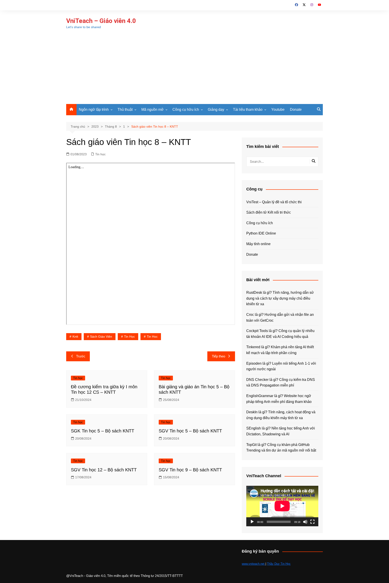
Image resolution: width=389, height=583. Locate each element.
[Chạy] (252, 522)
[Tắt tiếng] (305, 522)
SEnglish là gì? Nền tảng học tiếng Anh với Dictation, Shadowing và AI (280, 431)
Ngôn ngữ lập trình (94, 109)
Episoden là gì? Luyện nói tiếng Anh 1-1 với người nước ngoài (281, 366)
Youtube (278, 109)
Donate (296, 109)
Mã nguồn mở (152, 109)
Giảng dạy (216, 109)
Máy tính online (258, 244)
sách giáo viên (101, 336)
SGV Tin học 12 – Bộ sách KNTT (104, 469)
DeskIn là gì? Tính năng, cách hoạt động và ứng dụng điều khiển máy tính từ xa (280, 415)
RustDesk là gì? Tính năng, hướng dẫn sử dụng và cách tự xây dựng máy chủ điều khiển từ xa (280, 298)
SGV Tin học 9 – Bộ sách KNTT (190, 469)
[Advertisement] (194, 70)
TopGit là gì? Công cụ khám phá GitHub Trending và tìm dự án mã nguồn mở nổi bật (281, 447)
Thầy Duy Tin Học (279, 563)
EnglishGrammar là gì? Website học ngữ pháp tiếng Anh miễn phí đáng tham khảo (279, 399)
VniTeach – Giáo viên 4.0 (101, 21)
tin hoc (152, 336)
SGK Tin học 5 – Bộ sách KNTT (102, 430)
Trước (80, 356)
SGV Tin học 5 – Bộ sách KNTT (190, 430)
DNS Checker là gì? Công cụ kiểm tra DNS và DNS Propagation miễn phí (280, 382)
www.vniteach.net (253, 563)
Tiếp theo (218, 356)
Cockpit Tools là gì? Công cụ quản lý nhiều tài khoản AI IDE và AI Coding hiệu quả (280, 334)
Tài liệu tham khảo (247, 109)
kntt (75, 336)
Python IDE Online (261, 233)
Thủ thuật (125, 109)
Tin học (100, 154)
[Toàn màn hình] (312, 522)
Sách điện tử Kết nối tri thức (268, 212)
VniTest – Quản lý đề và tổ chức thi (274, 202)
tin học (129, 336)
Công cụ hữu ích (185, 109)
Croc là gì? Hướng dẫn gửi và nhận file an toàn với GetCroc (280, 317)
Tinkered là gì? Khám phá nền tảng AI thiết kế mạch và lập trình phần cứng (280, 350)
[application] (282, 506)
